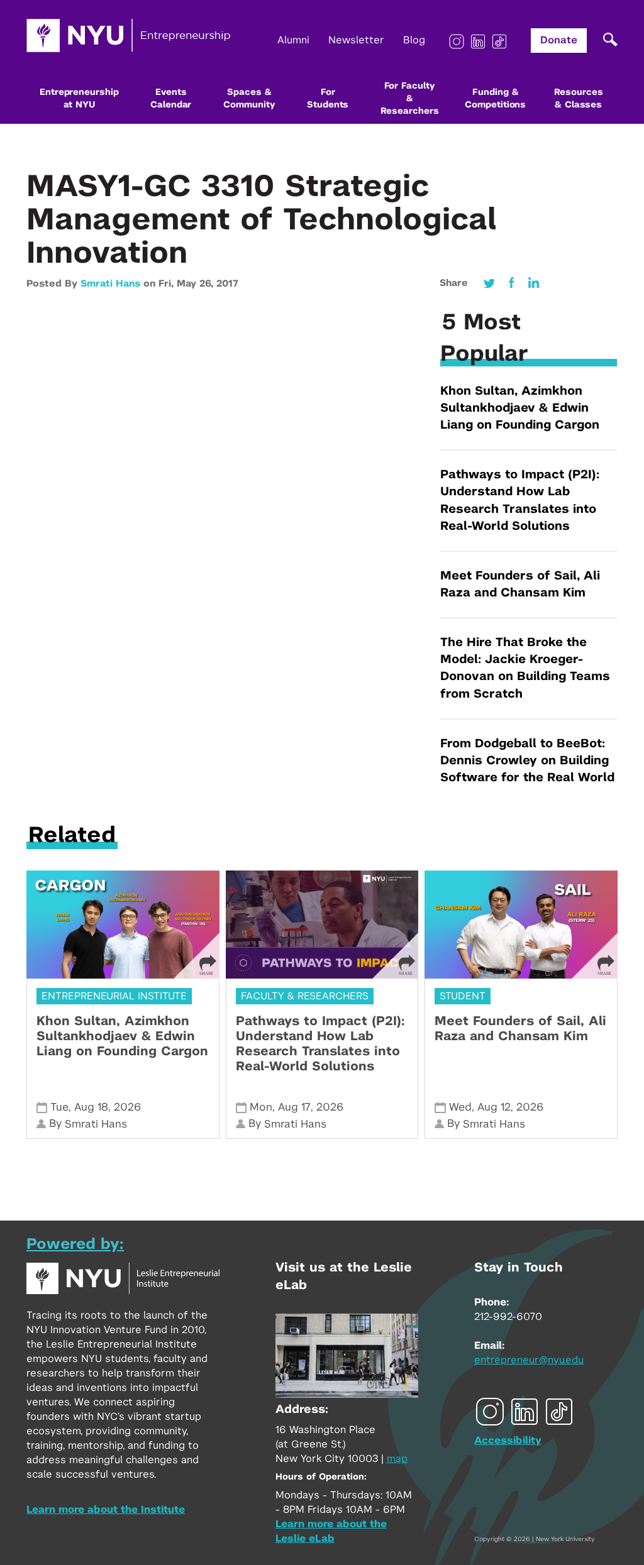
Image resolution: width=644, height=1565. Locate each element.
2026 (127, 1107)
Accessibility (507, 1441)
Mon (261, 1107)
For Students (327, 98)
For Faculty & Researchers (409, 99)
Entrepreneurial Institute (114, 996)
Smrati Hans (110, 283)
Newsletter (356, 40)
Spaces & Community (249, 98)
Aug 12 (494, 1107)
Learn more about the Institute (105, 1510)
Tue (59, 1107)
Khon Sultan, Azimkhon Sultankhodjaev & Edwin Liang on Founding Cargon (519, 408)
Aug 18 (91, 1107)
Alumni (293, 40)
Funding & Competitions (495, 98)
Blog (414, 40)
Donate (558, 40)
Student (463, 996)
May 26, (196, 283)
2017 (227, 283)
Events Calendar (170, 98)
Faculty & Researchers (305, 996)
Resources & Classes (578, 98)
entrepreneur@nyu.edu (529, 1360)
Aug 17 (294, 1107)
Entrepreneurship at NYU (79, 98)
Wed (460, 1107)
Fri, (167, 283)
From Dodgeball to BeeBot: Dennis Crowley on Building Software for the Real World (527, 761)
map (397, 1459)
